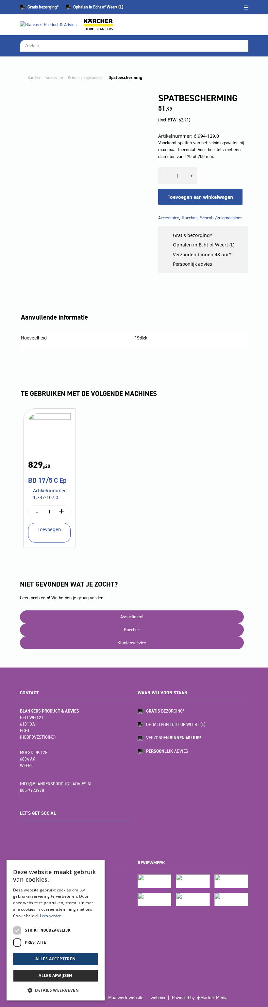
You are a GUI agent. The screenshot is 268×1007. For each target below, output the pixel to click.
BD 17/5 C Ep (47, 480)
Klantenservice (131, 643)
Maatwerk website (125, 998)
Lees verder (50, 916)
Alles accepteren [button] (55, 959)
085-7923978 (32, 790)
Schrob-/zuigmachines (86, 77)
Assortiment (131, 617)
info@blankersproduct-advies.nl (56, 784)
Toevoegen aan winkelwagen (200, 197)
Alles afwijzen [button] (56, 975)
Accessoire (54, 77)
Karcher (34, 77)
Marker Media (213, 998)
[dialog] (56, 930)
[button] (55, 990)
